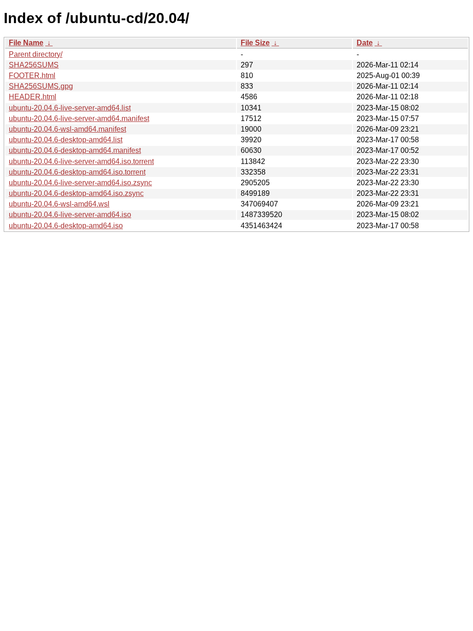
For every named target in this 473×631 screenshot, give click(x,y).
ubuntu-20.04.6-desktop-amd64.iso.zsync (76, 193)
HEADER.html (32, 97)
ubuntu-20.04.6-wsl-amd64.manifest (67, 129)
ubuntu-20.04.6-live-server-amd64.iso (70, 214)
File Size (255, 43)
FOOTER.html (32, 75)
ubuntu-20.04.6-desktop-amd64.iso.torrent (77, 172)
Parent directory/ (35, 54)
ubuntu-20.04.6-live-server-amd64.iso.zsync (80, 183)
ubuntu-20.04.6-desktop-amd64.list (65, 140)
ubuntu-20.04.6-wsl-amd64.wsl (59, 204)
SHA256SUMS (34, 65)
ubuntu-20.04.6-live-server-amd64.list (70, 108)
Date (365, 43)
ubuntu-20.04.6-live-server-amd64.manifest (79, 118)
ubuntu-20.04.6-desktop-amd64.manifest (75, 150)
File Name (26, 43)
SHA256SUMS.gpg (41, 86)
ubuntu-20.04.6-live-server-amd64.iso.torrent (81, 161)
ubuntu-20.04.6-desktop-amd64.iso (66, 226)
